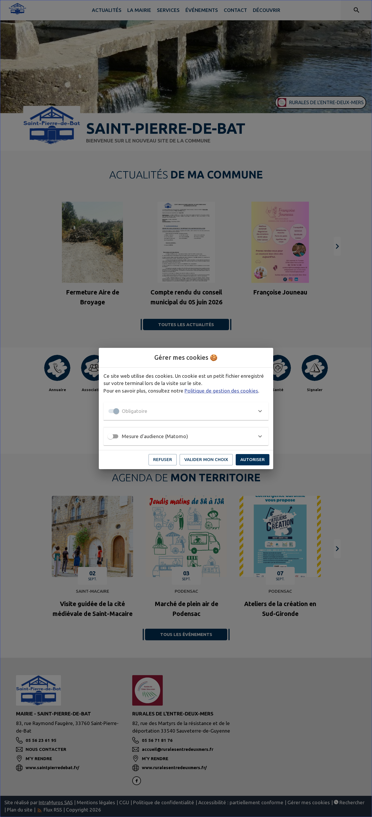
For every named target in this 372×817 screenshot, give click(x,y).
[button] (186, 411)
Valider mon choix (206, 459)
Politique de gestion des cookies (221, 390)
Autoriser (252, 459)
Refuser (162, 459)
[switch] (110, 436)
